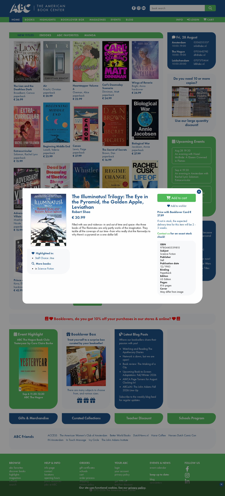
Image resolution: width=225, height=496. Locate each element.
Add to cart (179, 198)
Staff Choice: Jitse (44, 258)
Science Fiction (46, 268)
